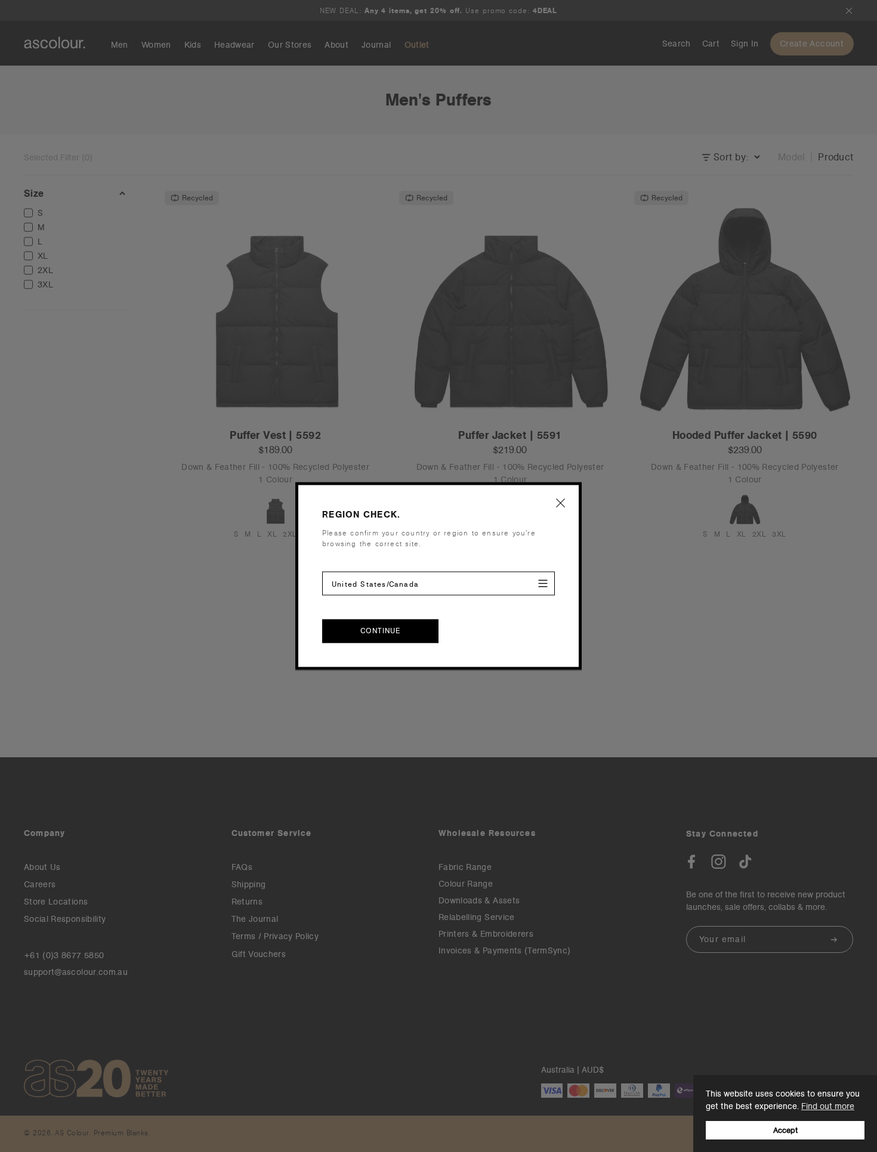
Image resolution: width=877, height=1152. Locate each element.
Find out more (827, 1106)
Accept (785, 1130)
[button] (561, 503)
